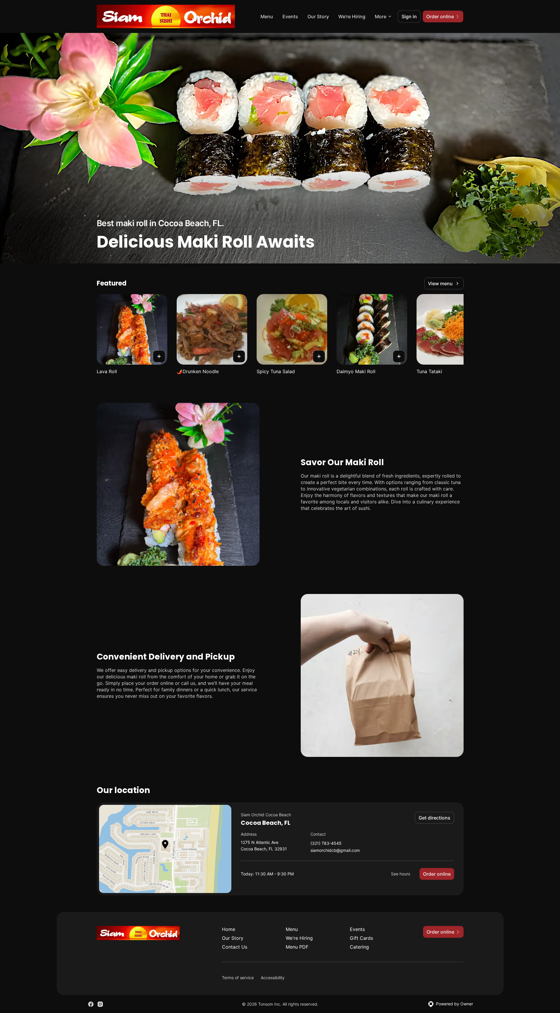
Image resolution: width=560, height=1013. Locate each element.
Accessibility (273, 977)
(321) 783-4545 (326, 843)
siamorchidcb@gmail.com (335, 850)
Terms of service (238, 977)
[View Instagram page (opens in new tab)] (100, 1004)
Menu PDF (297, 947)
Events (290, 16)
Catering (359, 947)
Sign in (409, 16)
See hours (400, 873)
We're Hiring (351, 16)
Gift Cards (361, 938)
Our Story (318, 16)
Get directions (434, 818)
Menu (266, 16)
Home (228, 929)
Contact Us (234, 947)
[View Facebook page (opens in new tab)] (90, 1004)
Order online (437, 874)
